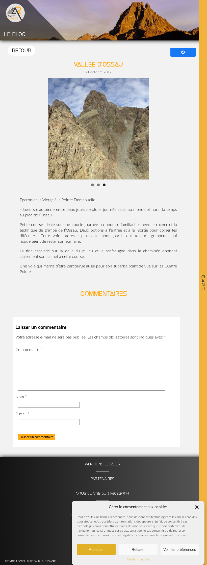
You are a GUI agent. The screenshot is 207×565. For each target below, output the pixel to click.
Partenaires (102, 479)
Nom (21, 397)
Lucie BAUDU (34, 561)
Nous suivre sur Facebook (102, 493)
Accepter (96, 549)
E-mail (22, 414)
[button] (196, 507)
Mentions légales (138, 559)
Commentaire (28, 350)
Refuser (138, 549)
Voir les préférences (179, 549)
